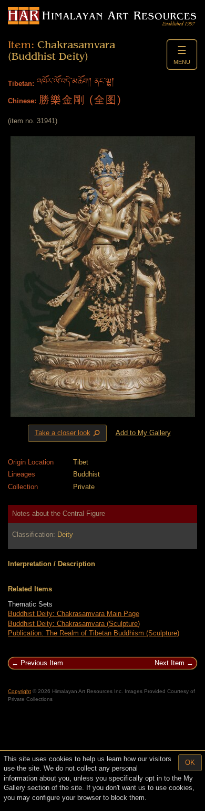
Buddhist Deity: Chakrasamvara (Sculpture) (74, 624)
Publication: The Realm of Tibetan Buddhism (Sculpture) (93, 633)
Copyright (19, 691)
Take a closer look (68, 433)
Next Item (169, 663)
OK (190, 762)
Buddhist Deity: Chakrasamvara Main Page (73, 614)
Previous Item (41, 663)
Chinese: (22, 101)
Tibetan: (21, 84)
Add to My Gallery (143, 433)
